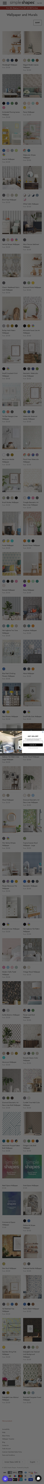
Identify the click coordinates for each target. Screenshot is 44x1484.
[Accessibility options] (5, 1479)
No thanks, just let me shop (33, 747)
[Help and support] (38, 1478)
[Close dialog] (42, 732)
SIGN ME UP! (33, 744)
